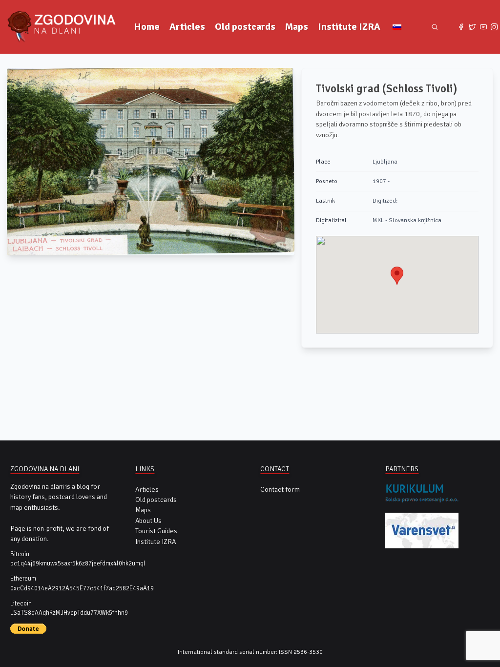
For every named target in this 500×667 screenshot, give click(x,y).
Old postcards (245, 27)
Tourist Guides (156, 531)
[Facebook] (461, 27)
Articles (187, 27)
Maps (296, 27)
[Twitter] (472, 27)
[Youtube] (483, 27)
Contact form (280, 489)
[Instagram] (494, 27)
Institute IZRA (349, 27)
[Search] (435, 27)
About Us (148, 521)
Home (147, 27)
